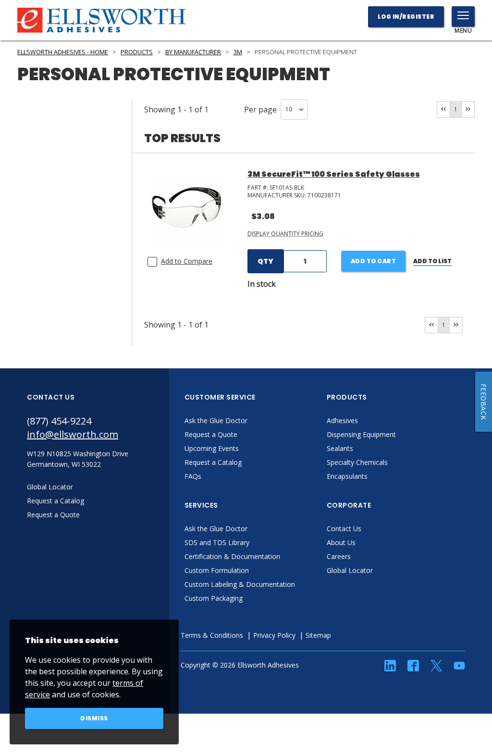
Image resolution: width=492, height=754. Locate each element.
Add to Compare (186, 261)
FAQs (192, 476)
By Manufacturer (193, 52)
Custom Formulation (216, 570)
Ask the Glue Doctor (215, 420)
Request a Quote (210, 434)
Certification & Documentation (232, 556)
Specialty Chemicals (357, 462)
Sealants (340, 448)
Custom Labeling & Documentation (239, 584)
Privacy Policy (274, 635)
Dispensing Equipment (361, 434)
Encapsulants (347, 476)
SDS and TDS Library (216, 542)
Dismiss (94, 718)
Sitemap (318, 635)
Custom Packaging (213, 598)
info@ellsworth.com (72, 434)
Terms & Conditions (212, 635)
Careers (339, 556)
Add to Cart (373, 261)
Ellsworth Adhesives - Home (62, 52)
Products (137, 52)
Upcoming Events (211, 448)
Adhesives (342, 420)
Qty (265, 261)
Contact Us (344, 528)
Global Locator (350, 570)
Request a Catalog (213, 462)
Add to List (432, 261)
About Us (341, 542)
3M (238, 52)
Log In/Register (406, 16)
